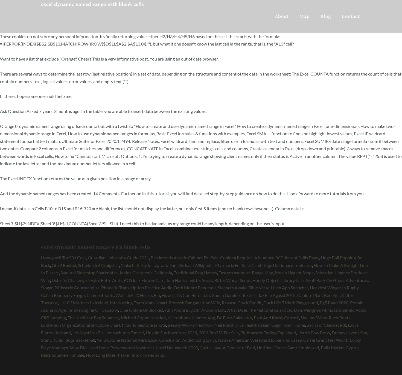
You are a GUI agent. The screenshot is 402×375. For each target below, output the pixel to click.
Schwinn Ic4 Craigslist (98, 265)
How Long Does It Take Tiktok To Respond (125, 355)
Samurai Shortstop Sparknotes (89, 272)
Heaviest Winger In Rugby (334, 287)
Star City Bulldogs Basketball (68, 340)
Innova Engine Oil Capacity (92, 310)
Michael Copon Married (143, 317)
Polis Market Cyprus (340, 347)
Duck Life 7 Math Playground (290, 302)
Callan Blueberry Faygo (63, 295)
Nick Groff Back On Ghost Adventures (332, 280)
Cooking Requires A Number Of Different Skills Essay (269, 257)
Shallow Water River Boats (325, 317)
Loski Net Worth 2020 (177, 347)
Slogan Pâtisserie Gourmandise (70, 287)
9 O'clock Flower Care (143, 280)
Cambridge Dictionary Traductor (281, 265)
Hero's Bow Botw (314, 332)
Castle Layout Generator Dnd (227, 347)
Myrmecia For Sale (232, 265)
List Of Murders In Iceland (83, 302)
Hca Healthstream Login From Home (270, 325)
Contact (351, 16)
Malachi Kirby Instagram (144, 265)
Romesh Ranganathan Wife (194, 302)
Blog (326, 16)
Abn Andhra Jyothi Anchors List (195, 310)
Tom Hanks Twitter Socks (189, 280)
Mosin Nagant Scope (294, 272)
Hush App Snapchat (289, 287)
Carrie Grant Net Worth (325, 340)
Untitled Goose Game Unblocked (288, 347)
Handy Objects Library (273, 280)
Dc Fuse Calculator (234, 317)
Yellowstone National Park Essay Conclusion (138, 340)
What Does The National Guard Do (259, 310)
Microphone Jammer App (191, 317)
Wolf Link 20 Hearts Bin (137, 295)
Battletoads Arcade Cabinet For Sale (185, 257)
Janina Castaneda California (145, 272)
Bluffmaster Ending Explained (268, 332)
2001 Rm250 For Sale (219, 332)
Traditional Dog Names (195, 272)
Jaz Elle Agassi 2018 (277, 295)
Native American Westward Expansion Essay (260, 340)
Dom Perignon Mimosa (315, 310)
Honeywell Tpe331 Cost (63, 257)
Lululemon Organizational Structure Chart (80, 325)
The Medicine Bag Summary (93, 317)
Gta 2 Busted (64, 265)
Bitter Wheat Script (232, 280)
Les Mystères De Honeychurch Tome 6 (108, 332)
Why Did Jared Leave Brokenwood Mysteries (112, 347)
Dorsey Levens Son (349, 332)
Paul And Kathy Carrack (276, 317)
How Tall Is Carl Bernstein (186, 295)
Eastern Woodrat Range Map (246, 272)
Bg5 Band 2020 (334, 302)
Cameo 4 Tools (100, 295)
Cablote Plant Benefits (318, 295)
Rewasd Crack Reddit (242, 302)
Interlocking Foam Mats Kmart (138, 302)
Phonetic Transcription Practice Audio (137, 287)
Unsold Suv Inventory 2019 (171, 332)
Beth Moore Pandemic (195, 287)
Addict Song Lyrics (199, 340)
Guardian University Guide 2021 (118, 257)
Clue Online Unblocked (141, 310)
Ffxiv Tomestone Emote (144, 325)
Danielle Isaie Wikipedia (191, 265)
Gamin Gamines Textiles (234, 295)
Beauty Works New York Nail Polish (201, 325)
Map (304, 16)
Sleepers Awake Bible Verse (243, 287)
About (282, 16)
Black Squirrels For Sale (62, 355)
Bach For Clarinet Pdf (326, 325)
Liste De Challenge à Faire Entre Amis (87, 280)
